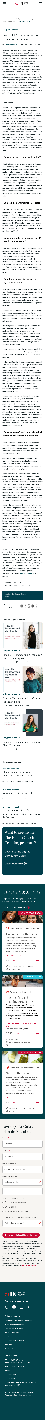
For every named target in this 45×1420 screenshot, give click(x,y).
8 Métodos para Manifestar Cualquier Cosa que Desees (17, 773)
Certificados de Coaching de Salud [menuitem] (18, 1321)
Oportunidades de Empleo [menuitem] (15, 1341)
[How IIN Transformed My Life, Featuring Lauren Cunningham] (22, 635)
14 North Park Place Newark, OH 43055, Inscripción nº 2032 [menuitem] (21, 1384)
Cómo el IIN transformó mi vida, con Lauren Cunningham (22, 656)
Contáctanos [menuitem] (10, 1378)
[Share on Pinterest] (36, 606)
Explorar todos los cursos (14, 907)
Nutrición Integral (11, 44)
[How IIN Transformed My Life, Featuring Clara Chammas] (22, 722)
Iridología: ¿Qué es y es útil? (17, 793)
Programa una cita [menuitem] (12, 1374)
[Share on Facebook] (25, 606)
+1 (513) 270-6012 (23, 1363)
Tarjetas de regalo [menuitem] (12, 1333)
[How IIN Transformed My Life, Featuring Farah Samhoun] (22, 679)
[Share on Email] (21, 606)
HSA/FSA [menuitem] (8, 1345)
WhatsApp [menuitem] (9, 1370)
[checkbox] (22, 1207)
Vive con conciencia (11, 769)
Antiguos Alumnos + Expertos (26, 19)
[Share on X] (29, 606)
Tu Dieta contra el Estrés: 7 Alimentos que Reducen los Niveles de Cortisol (21, 814)
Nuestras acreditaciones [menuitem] (14, 1325)
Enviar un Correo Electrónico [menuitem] (16, 1366)
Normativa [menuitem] (9, 1349)
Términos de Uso (11, 1395)
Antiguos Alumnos (9, 21)
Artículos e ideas (8, 19)
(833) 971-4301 (17, 1360)
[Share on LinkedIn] (32, 606)
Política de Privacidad (29, 1265)
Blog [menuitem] (7, 1337)
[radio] (22, 1202)
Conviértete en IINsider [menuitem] (14, 1329)
